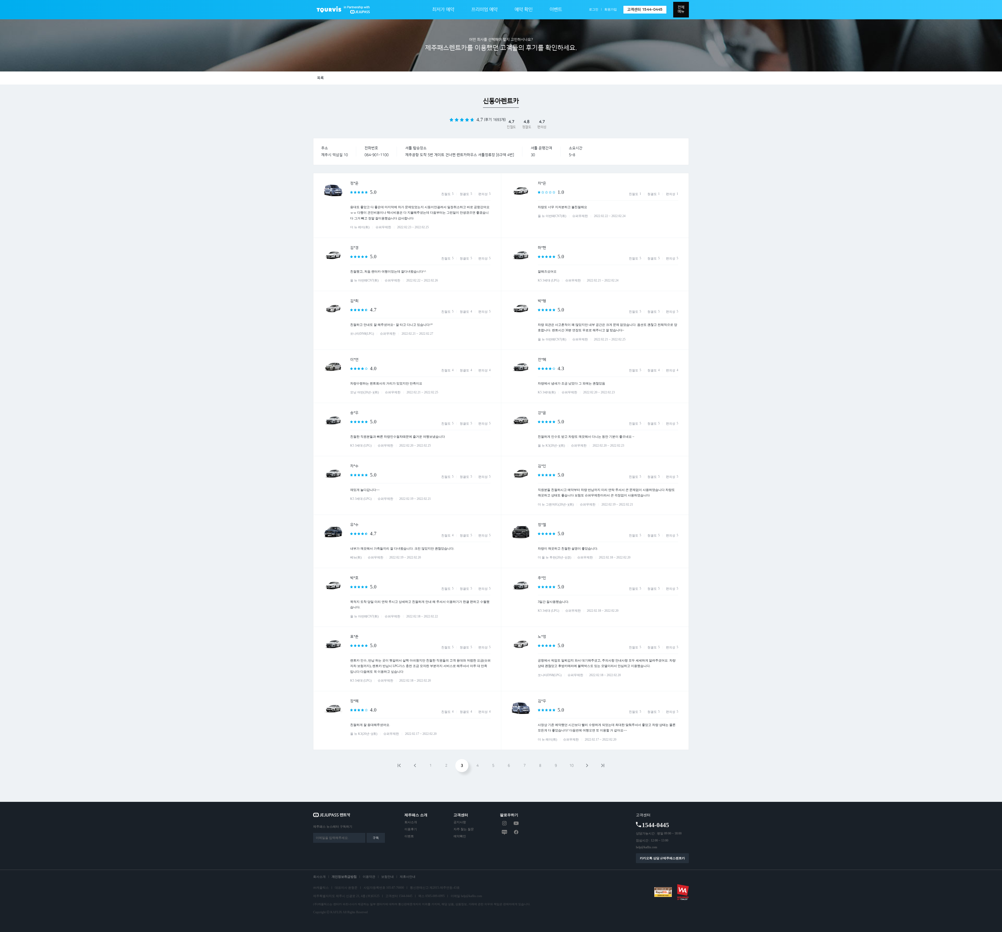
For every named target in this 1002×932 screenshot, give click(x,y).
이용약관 (369, 877)
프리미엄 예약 (484, 9)
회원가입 (610, 9)
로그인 (593, 9)
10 (571, 765)
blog (504, 832)
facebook (516, 832)
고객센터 (645, 10)
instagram (504, 823)
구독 (376, 838)
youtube (516, 823)
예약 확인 (524, 9)
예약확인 (460, 836)
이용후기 (410, 829)
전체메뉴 (681, 9)
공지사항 (460, 822)
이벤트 (556, 9)
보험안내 (387, 877)
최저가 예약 (443, 9)
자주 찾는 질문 (464, 829)
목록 (320, 78)
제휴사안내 (407, 877)
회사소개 (410, 822)
